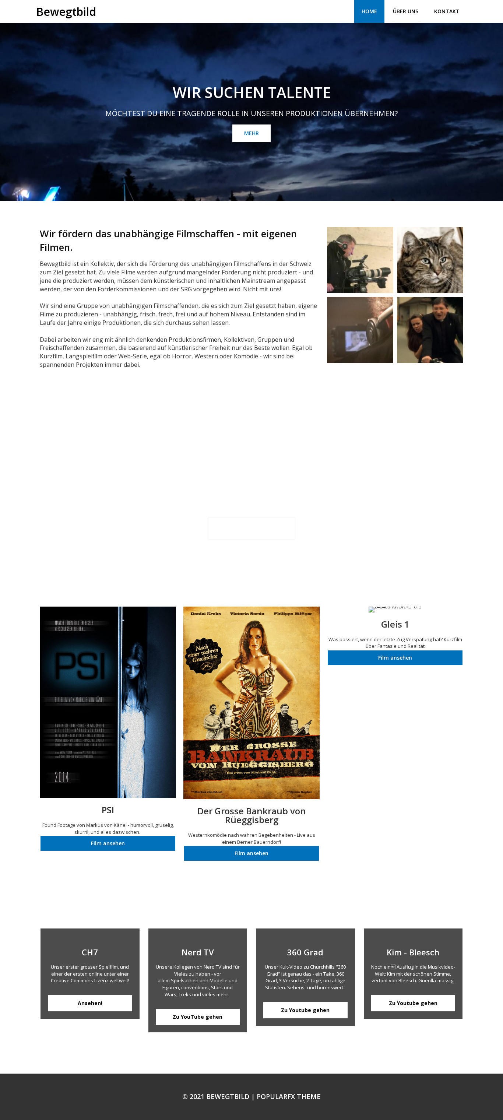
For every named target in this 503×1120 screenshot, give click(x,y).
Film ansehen (108, 843)
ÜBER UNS (405, 11)
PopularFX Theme (289, 1096)
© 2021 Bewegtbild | (219, 1096)
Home (369, 11)
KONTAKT (447, 11)
